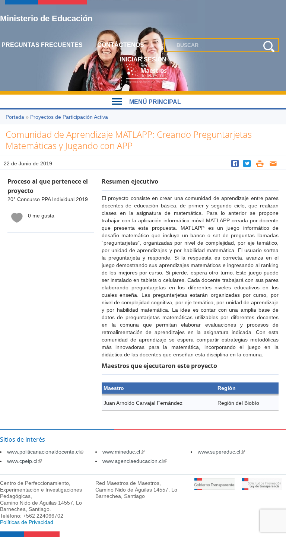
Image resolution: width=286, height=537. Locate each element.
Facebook (235, 163)
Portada (15, 117)
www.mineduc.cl (123, 452)
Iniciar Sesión (143, 59)
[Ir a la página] (214, 488)
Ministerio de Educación (46, 18)
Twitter (247, 163)
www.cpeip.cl (24, 461)
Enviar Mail (273, 163)
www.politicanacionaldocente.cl (45, 452)
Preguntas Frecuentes (42, 45)
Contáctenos (120, 45)
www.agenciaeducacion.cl (134, 461)
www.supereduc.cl (221, 452)
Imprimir (260, 163)
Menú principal (155, 102)
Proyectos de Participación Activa (69, 117)
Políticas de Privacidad (26, 522)
